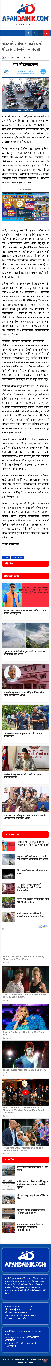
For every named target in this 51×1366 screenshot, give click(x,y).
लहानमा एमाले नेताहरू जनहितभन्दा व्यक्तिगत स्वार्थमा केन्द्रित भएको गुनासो (25, 612)
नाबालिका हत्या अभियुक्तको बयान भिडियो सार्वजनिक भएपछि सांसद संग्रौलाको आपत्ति (25, 817)
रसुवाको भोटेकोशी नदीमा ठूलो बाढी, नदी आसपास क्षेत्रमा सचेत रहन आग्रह (24, 653)
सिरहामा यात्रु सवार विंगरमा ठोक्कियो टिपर (32, 1197)
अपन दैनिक (10, 57)
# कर (6, 557)
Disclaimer (28, 1362)
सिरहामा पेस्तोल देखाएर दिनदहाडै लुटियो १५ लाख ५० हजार (31, 1211)
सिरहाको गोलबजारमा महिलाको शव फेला (32, 872)
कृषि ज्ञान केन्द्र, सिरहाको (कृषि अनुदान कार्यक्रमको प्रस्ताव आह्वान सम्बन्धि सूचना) (33, 1184)
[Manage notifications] (45, 1361)
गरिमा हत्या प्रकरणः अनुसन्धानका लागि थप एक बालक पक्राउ (23, 735)
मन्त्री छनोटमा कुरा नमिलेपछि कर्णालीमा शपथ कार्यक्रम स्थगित (22, 776)
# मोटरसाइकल (17, 557)
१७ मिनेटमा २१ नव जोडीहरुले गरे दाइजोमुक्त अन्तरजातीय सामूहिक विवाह (30, 1227)
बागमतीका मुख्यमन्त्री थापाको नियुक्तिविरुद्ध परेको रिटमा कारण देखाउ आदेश (24, 694)
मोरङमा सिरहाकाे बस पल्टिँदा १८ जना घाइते (32, 1168)
